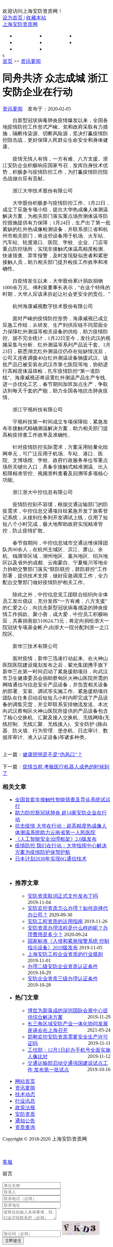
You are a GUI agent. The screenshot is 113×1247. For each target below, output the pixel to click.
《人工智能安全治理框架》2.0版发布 (56, 839)
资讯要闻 (55, 35)
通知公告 (25, 49)
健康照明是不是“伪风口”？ (52, 754)
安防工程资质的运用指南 (55, 921)
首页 (8, 61)
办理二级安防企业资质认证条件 (63, 966)
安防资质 (85, 42)
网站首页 (25, 35)
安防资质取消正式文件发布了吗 (63, 896)
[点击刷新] (81, 1228)
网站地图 (14, 1150)
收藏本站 (36, 17)
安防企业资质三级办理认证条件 (63, 978)
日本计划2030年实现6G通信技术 (51, 858)
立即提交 (13, 1240)
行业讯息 (25, 42)
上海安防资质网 (20, 24)
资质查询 (55, 49)
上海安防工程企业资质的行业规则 (65, 954)
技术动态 (85, 35)
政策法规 (55, 42)
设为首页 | (14, 17)
